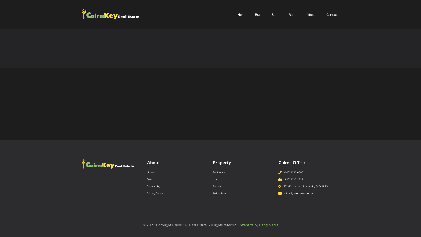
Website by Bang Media (259, 225)
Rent (292, 15)
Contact (332, 15)
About (311, 15)
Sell (275, 15)
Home (241, 15)
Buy (258, 15)
